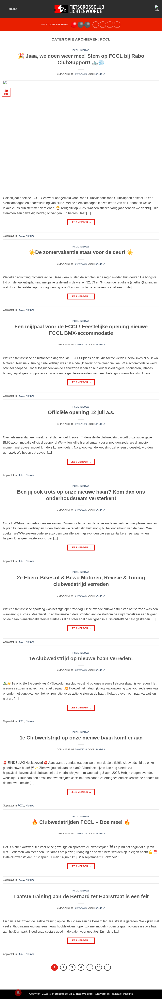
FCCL (76, 50)
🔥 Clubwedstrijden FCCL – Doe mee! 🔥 (81, 822)
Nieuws (84, 50)
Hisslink (128, 993)
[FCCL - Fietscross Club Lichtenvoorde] (81, 9)
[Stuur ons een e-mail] (103, 24)
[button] (10, 9)
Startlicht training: (54, 24)
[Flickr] (117, 24)
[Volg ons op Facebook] (95, 24)
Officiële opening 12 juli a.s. (81, 412)
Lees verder (81, 222)
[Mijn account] (147, 9)
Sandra (100, 74)
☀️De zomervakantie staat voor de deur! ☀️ (81, 252)
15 (98, 967)
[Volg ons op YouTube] (110, 24)
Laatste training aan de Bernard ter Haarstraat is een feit (81, 896)
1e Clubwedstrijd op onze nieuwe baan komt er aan (81, 737)
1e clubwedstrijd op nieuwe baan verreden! (81, 658)
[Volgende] (107, 967)
